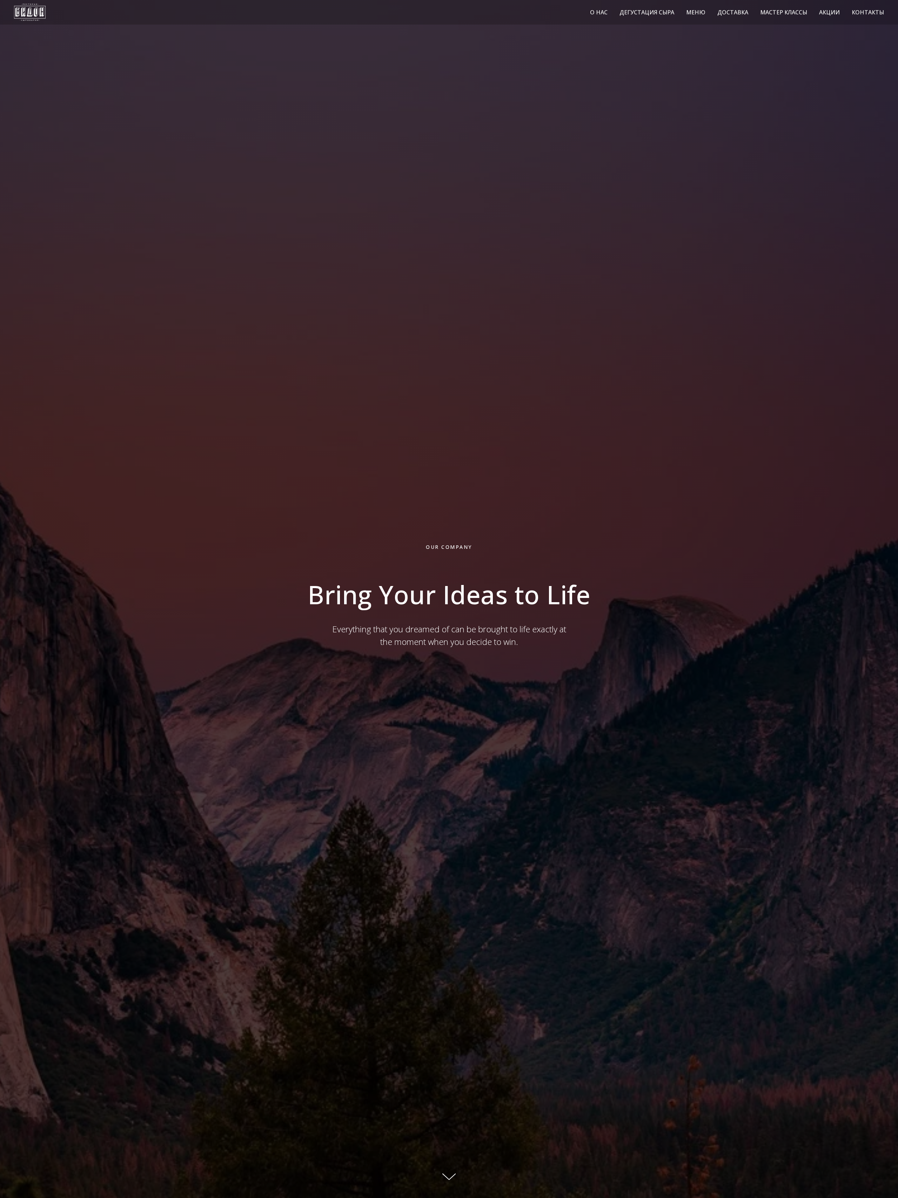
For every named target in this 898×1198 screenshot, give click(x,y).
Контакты (868, 12)
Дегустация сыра (646, 12)
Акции (829, 12)
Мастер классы (783, 12)
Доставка (732, 12)
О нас (599, 12)
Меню (695, 12)
